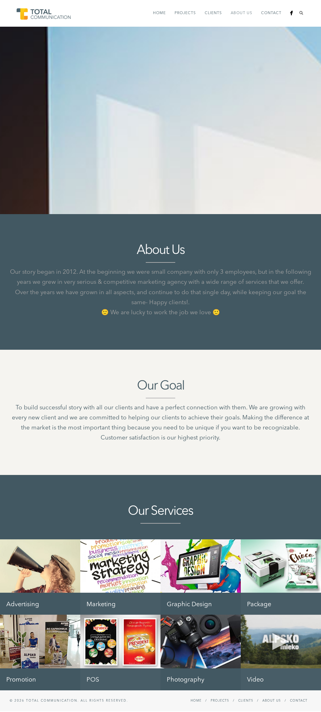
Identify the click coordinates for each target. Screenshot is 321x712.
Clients (213, 13)
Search (301, 13)
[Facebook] (291, 13)
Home (159, 13)
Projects (185, 13)
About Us (241, 13)
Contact (271, 13)
